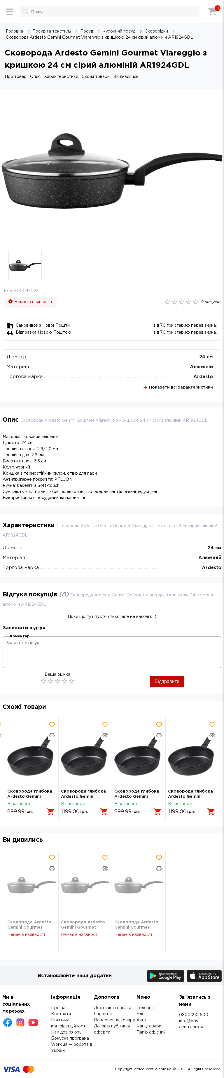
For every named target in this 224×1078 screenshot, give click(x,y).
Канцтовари (148, 1026)
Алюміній (201, 367)
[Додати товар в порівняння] (52, 735)
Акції (141, 1020)
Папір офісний (151, 1032)
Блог (141, 1014)
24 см (206, 357)
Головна (145, 1008)
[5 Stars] (71, 681)
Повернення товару (114, 1020)
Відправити (167, 681)
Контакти (61, 1014)
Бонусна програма (70, 1038)
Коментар (19, 636)
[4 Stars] (64, 681)
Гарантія (103, 1014)
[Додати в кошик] (51, 811)
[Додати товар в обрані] (52, 724)
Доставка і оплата (112, 1008)
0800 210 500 (193, 1015)
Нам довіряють (66, 1032)
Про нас (59, 1008)
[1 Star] (43, 681)
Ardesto (203, 377)
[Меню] (9, 11)
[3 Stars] (57, 681)
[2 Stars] (50, 681)
